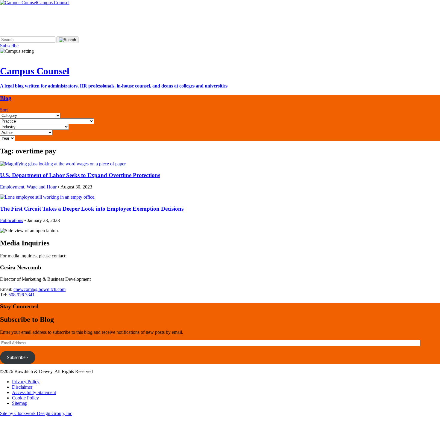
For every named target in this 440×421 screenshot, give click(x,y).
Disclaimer (22, 387)
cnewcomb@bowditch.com (39, 289)
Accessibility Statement (34, 392)
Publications (11, 220)
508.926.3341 (21, 294)
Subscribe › (17, 357)
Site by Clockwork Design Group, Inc (36, 413)
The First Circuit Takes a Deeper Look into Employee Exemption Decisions (91, 209)
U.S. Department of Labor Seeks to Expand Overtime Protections (80, 175)
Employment (12, 186)
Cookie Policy (25, 397)
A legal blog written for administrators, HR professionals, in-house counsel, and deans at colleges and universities (113, 85)
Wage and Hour (42, 186)
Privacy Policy (26, 381)
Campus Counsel (34, 71)
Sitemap (19, 403)
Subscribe (9, 45)
